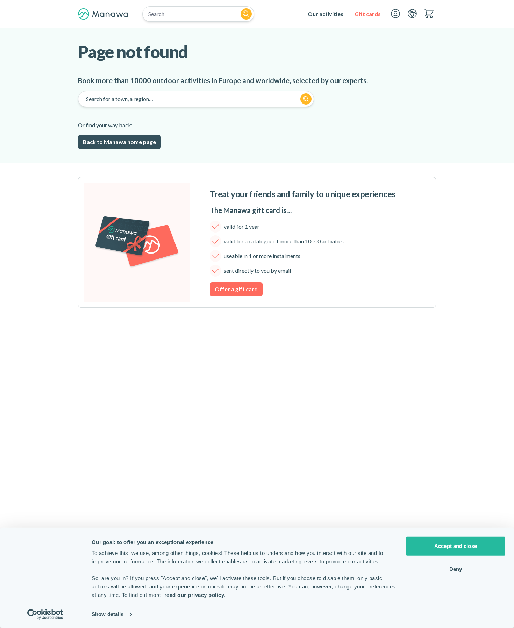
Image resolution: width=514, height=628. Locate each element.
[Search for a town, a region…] (306, 99)
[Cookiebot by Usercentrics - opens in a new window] (45, 614)
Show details (107, 614)
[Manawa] (103, 14)
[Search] (246, 14)
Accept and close (455, 546)
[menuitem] (325, 14)
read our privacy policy (194, 595)
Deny (455, 569)
